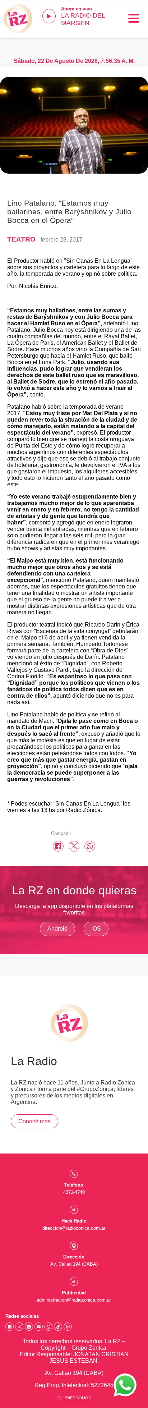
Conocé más (34, 1121)
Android (57, 929)
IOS (96, 929)
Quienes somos (74, 1398)
